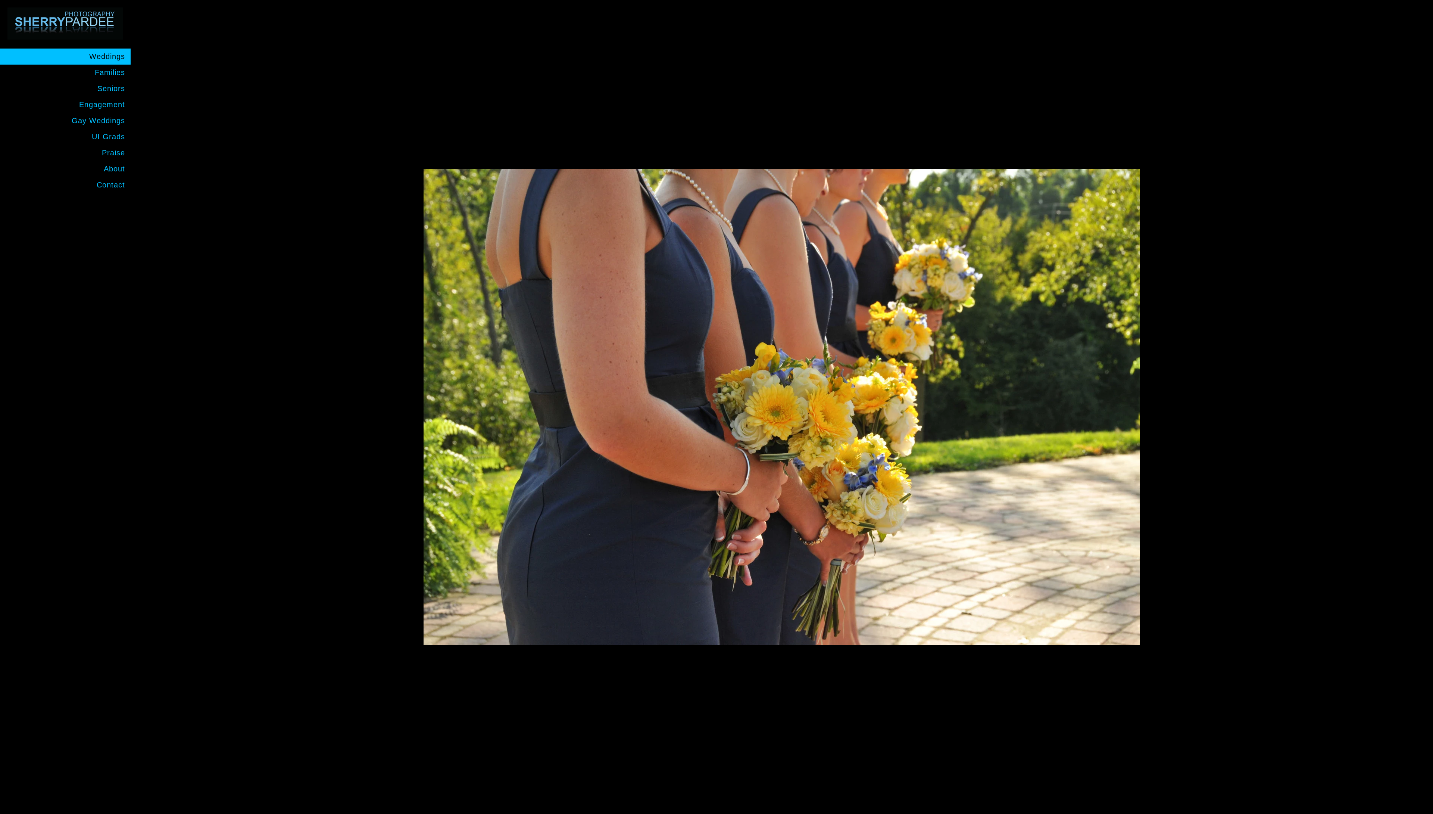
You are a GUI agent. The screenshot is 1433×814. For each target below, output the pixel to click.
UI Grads (108, 137)
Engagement (102, 104)
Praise (113, 153)
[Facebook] (116, 205)
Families (110, 72)
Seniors (111, 88)
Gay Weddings (98, 120)
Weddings (107, 56)
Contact (111, 185)
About (114, 169)
